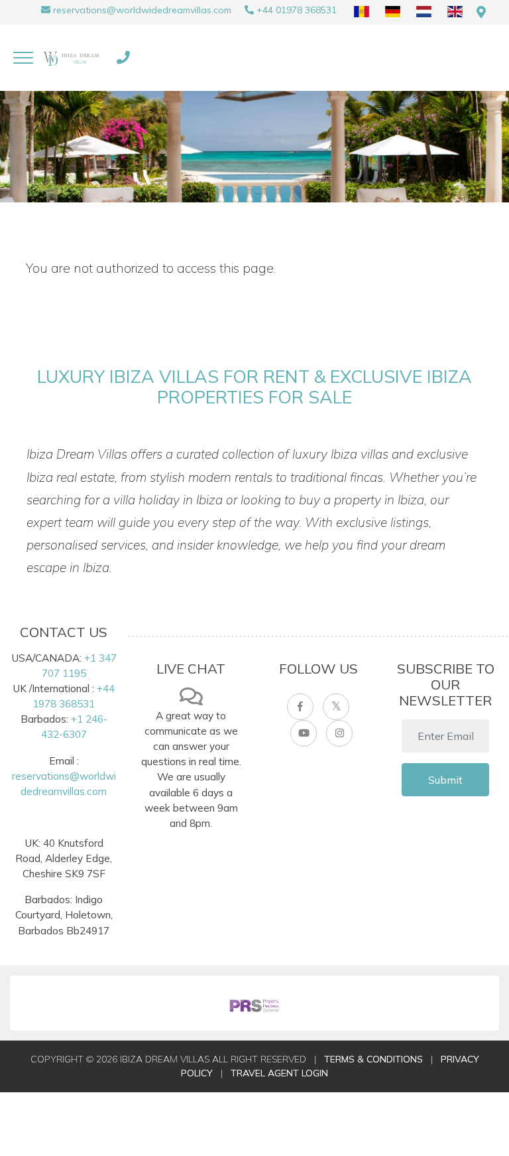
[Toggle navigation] (23, 57)
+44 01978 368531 (296, 10)
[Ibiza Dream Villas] (73, 58)
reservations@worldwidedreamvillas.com (142, 10)
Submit (445, 779)
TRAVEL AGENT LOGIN (279, 1073)
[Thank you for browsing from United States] (481, 12)
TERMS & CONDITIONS (373, 1059)
